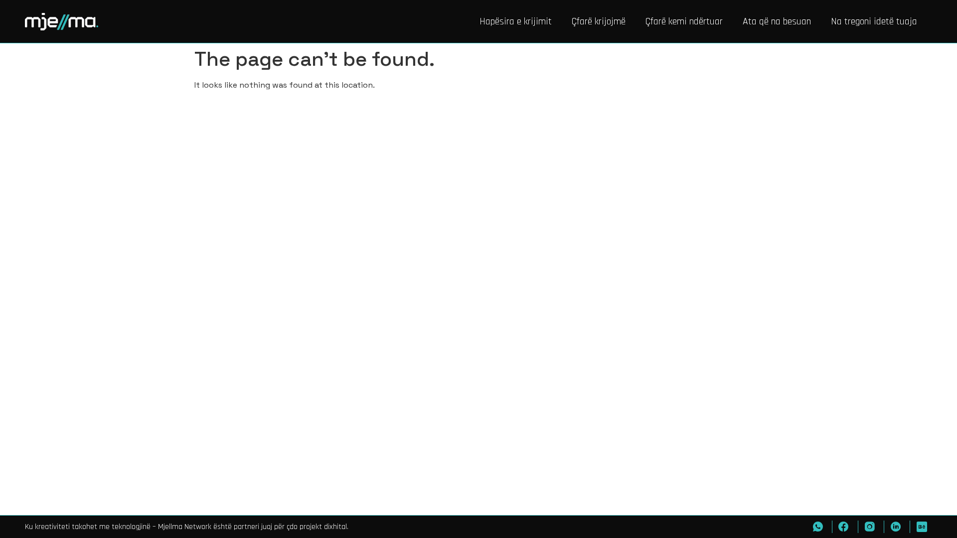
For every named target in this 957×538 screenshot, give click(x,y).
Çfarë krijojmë (599, 21)
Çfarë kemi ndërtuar (684, 21)
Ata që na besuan (777, 21)
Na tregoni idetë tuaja (874, 21)
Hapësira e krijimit (515, 21)
